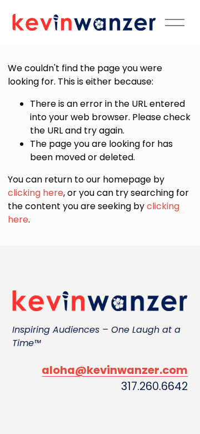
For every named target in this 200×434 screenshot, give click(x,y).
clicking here (35, 192)
